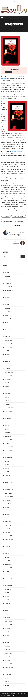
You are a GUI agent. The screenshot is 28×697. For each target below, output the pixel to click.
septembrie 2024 (9, 290)
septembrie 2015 (9, 457)
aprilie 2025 (8, 276)
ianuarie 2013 (8, 571)
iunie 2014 (7, 511)
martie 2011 (7, 649)
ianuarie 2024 (8, 319)
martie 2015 (8, 479)
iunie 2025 (7, 269)
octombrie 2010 (9, 667)
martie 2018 (8, 361)
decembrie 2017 (9, 372)
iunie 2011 (7, 639)
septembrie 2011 (9, 628)
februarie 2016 (8, 440)
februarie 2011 (8, 653)
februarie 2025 (8, 279)
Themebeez (15, 695)
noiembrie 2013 (8, 536)
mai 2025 (7, 272)
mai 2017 (7, 390)
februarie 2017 (8, 400)
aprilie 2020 (8, 333)
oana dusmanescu (9, 221)
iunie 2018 (7, 351)
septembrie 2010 (9, 671)
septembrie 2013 (9, 543)
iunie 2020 (7, 329)
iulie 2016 (7, 422)
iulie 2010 (7, 678)
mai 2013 (7, 557)
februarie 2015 (8, 482)
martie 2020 (8, 336)
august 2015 (8, 461)
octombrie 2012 (9, 582)
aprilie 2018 (7, 358)
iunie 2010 (7, 681)
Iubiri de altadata (8, 219)
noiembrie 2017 (8, 376)
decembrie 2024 (9, 287)
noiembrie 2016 (8, 411)
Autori (10, 69)
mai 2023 (7, 322)
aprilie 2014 (7, 518)
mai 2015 (7, 472)
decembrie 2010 (9, 660)
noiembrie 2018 (8, 347)
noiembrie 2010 (8, 664)
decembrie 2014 (9, 489)
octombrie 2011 (8, 625)
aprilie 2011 (7, 646)
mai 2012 (7, 600)
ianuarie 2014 (8, 528)
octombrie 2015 (9, 454)
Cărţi (14, 69)
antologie (6, 216)
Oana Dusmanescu (18, 72)
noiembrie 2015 (8, 450)
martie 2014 (8, 521)
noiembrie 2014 (8, 493)
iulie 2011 (7, 635)
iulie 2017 (7, 383)
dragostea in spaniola (19, 216)
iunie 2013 (7, 553)
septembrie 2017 (9, 379)
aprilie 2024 (8, 308)
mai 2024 (7, 304)
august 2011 (7, 632)
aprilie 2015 (7, 475)
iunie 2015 (7, 468)
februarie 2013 (8, 568)
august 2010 (8, 674)
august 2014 (8, 504)
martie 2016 (8, 436)
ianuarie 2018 (8, 368)
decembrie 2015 (9, 447)
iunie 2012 (7, 596)
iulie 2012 (7, 593)
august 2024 (8, 294)
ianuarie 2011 (8, 657)
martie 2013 (8, 564)
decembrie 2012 (9, 575)
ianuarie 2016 (8, 443)
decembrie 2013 (9, 532)
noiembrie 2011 (8, 621)
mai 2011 (7, 642)
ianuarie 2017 (8, 404)
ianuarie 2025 (8, 283)
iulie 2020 (7, 326)
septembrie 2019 (9, 344)
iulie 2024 (7, 297)
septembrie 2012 (9, 585)
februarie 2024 (8, 315)
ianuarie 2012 (8, 614)
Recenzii (17, 69)
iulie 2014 (7, 507)
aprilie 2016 (7, 432)
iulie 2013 (7, 550)
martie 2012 (8, 607)
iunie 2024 (7, 301)
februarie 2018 (8, 365)
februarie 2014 (8, 525)
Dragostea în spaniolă (17, 151)
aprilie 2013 (7, 561)
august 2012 (8, 589)
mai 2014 (7, 514)
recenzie (20, 221)
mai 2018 (7, 354)
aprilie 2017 (7, 393)
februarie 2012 (8, 610)
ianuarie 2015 (8, 486)
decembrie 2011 (9, 617)
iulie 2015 (7, 464)
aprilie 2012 (7, 603)
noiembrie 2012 (8, 578)
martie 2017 (8, 397)
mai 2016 (7, 429)
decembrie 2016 (9, 408)
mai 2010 (7, 685)
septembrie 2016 (9, 418)
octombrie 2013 (9, 539)
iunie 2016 (7, 425)
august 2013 (8, 546)
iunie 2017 (7, 386)
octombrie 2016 (9, 415)
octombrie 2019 (9, 340)
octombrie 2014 (9, 496)
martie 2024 (8, 312)
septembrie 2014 (9, 500)
